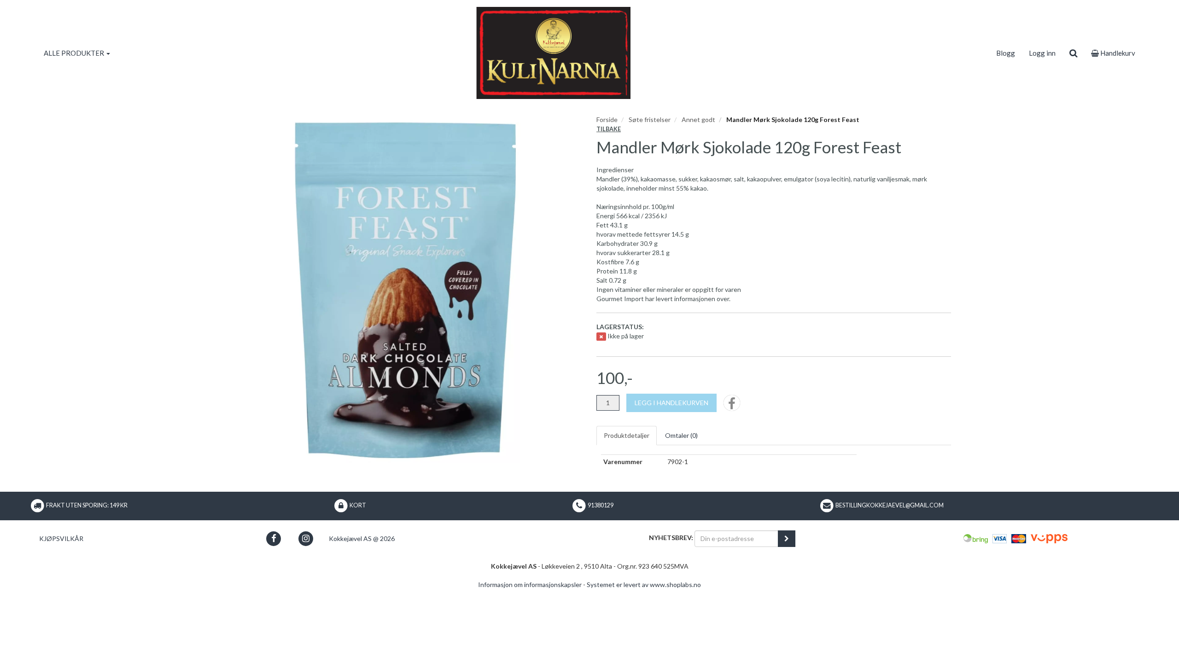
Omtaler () (681, 435)
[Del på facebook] (732, 406)
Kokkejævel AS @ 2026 (362, 538)
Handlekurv (1117, 53)
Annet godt (698, 119)
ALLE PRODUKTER (74, 53)
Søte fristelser (650, 119)
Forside (607, 119)
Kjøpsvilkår (61, 538)
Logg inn (1042, 53)
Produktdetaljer (626, 435)
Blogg (1005, 53)
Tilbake (608, 129)
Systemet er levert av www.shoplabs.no (644, 584)
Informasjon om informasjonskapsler (530, 584)
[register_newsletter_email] (786, 538)
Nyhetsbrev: (671, 537)
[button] (273, 538)
